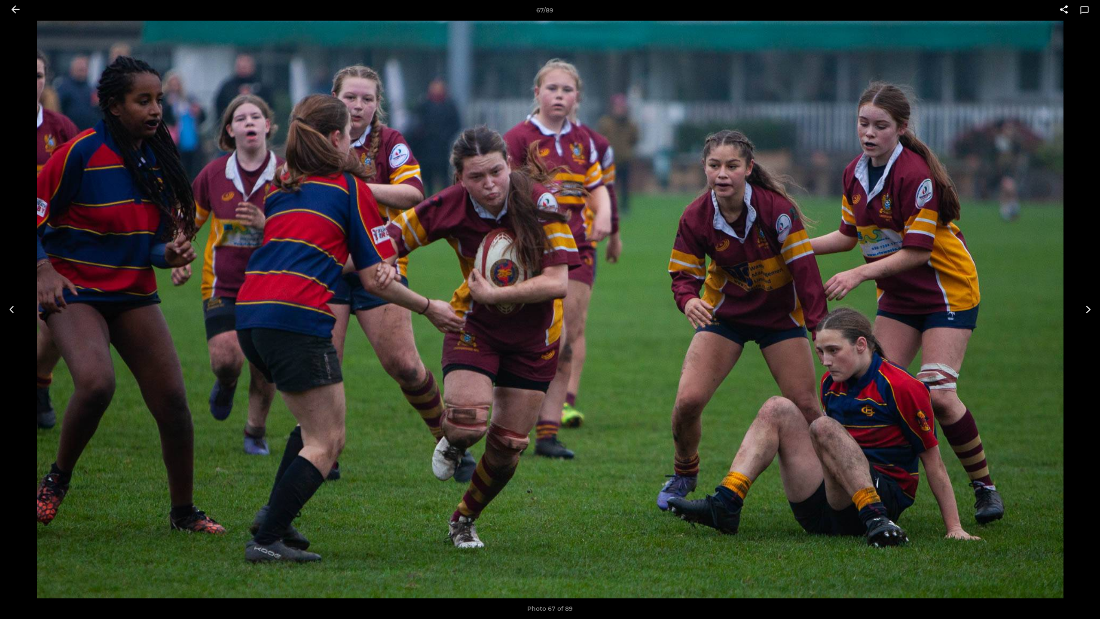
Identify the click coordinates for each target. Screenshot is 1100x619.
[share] (1064, 10)
